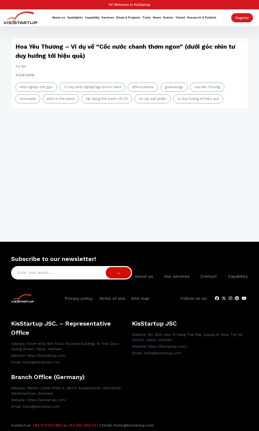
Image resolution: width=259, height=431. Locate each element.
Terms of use (112, 298)
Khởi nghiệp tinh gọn (36, 87)
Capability (92, 17)
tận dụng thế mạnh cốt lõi (107, 99)
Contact (209, 276)
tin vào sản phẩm (152, 99)
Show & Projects (128, 17)
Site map (140, 298)
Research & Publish (201, 17)
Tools (146, 17)
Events (168, 17)
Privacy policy (79, 298)
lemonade (28, 99)
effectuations (143, 87)
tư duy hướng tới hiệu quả (198, 99)
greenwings (174, 87)
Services (107, 17)
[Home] (20, 17)
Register (242, 18)
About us (58, 17)
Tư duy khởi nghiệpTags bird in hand (92, 87)
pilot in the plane (61, 99)
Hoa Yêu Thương (207, 87)
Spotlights (75, 17)
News (157, 17)
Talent (180, 17)
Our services (177, 276)
